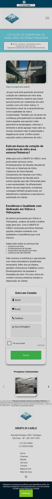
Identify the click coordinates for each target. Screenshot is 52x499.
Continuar (26, 493)
